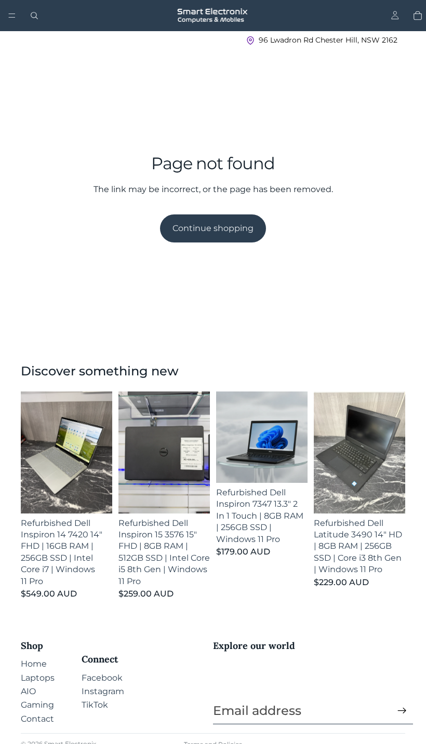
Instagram (103, 691)
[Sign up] (402, 711)
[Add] (96, 497)
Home (34, 664)
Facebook (102, 678)
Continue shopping (213, 228)
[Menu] (12, 16)
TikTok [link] (95, 705)
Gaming (37, 705)
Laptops (38, 678)
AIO (28, 691)
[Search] (34, 15)
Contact (37, 719)
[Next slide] (100, 452)
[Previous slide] (32, 452)
